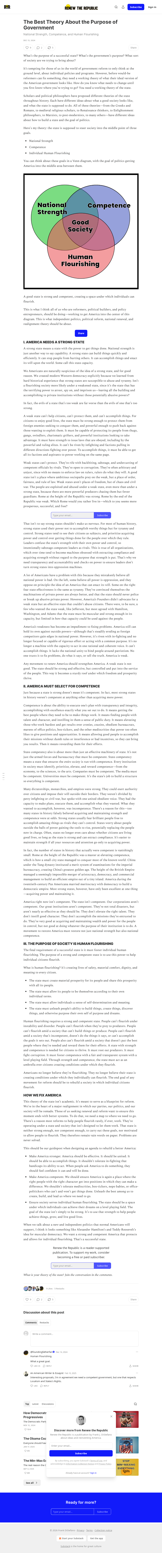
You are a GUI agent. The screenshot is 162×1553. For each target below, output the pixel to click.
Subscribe (136, 7)
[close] (111, 1416)
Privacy (80, 1530)
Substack (65, 1546)
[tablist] (37, 1322)
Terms (89, 1530)
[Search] (116, 7)
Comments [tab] (31, 1322)
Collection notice (103, 1530)
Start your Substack (73, 1538)
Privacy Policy (105, 1463)
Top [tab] (27, 1404)
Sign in (152, 7)
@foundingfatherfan (41, 1351)
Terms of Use (96, 1460)
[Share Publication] (123, 7)
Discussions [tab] (48, 1404)
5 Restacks (59, 1288)
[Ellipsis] (137, 1351)
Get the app (96, 1538)
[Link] (19, 342)
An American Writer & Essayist (46, 1373)
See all (30, 1482)
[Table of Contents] (3, 776)
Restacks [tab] (44, 1322)
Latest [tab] (35, 1404)
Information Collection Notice (80, 1463)
